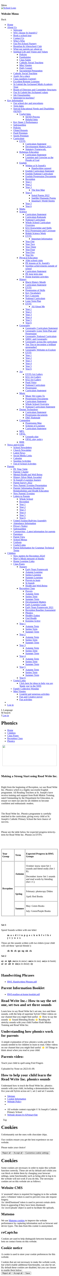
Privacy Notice (20, 526)
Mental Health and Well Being (27, 474)
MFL (21, 431)
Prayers (29, 591)
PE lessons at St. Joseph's (37, 263)
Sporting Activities (22, 461)
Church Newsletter (22, 450)
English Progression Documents (40, 176)
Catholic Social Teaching (31, 62)
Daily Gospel (25, 68)
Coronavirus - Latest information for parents (34, 531)
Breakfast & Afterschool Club (27, 46)
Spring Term (31, 596)
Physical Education (28, 257)
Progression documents (36, 415)
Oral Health (31, 618)
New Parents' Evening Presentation (30, 485)
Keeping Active (32, 621)
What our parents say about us (27, 49)
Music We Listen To (35, 396)
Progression (31, 388)
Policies (23, 54)
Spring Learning (33, 575)
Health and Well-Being (36, 585)
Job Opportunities (21, 95)
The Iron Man (38, 190)
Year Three (30, 247)
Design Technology (28, 409)
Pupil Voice (30, 382)
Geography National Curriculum (40, 336)
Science (23, 211)
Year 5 (28, 203)
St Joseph (29, 583)
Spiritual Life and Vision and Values (30, 51)
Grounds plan (31, 436)
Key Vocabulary (33, 293)
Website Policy (14, 1101)
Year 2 (28, 184)
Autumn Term (32, 594)
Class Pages (19, 564)
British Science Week (35, 233)
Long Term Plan (33, 301)
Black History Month (35, 282)
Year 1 (28, 182)
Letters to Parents (21, 496)
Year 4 (28, 192)
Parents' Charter (20, 472)
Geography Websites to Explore (40, 350)
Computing (24, 420)
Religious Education (29, 152)
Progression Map (33, 423)
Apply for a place (21, 76)
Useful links (25, 114)
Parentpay (18, 534)
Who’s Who (19, 41)
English (23, 163)
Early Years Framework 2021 (39, 607)
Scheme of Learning (35, 425)
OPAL (22, 434)
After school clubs (34, 260)
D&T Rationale (32, 417)
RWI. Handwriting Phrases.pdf (22, 981)
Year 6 (28, 206)
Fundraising (25, 57)
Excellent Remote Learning (26, 81)
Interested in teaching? (24, 98)
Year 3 (28, 187)
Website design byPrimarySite (22, 1115)
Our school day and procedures (28, 103)
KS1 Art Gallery (33, 377)
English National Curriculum (39, 173)
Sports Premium (21, 135)
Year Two (30, 244)
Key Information (15, 100)
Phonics (29, 612)
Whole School (26, 499)
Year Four (30, 249)
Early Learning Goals (35, 604)
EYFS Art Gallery (34, 374)
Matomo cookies (17, 1220)
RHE (21, 442)
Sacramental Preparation (31, 70)
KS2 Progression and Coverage (40, 230)
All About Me (38, 306)
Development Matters (35, 602)
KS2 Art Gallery (33, 379)
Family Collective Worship (26, 688)
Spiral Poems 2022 (40, 195)
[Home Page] (8, 8)
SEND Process (32, 116)
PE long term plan (34, 274)
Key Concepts (32, 295)
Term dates (18, 106)
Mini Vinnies (25, 65)
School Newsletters (22, 447)
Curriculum (18, 138)
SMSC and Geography (36, 339)
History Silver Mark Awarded (27, 477)
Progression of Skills (35, 290)
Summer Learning (34, 577)
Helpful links (31, 119)
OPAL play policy (34, 439)
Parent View (19, 537)
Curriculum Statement (35, 144)
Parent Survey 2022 (22, 482)
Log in (10, 705)
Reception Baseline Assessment (40, 610)
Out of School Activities (24, 463)
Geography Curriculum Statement (41, 328)
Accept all (18, 1153)
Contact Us (18, 38)
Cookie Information (16, 1099)
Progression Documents (36, 398)
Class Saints (25, 60)
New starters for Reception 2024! (29, 556)
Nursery (23, 566)
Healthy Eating (32, 615)
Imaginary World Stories (43, 201)
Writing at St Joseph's (35, 165)
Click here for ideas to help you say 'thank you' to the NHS (36, 684)
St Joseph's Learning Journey (27, 480)
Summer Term (32, 599)
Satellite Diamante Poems (43, 198)
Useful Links (19, 545)
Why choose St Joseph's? (25, 32)
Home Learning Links (23, 561)
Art (21, 371)
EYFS (22, 141)
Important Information (41, 238)
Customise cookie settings (37, 1153)
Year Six (29, 255)
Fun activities (25, 699)
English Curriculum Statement (39, 171)
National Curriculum (35, 219)
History (22, 279)
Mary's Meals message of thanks (28, 558)
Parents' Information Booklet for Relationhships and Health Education (31, 489)
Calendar (17, 458)
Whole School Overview (37, 404)
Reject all (6, 1153)
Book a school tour (22, 35)
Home (10, 24)
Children (11, 553)
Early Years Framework (36, 569)
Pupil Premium (20, 133)
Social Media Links (22, 455)
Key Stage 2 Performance (25, 122)
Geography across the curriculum (41, 341)
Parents (10, 466)
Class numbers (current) (24, 79)
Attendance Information (24, 523)
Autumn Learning (34, 572)
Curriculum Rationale (35, 217)
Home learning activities (37, 276)
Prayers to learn (32, 580)
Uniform (17, 542)
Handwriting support (41, 168)
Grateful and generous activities (34, 694)
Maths (22, 209)
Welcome (17, 30)
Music (22, 393)
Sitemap (11, 1096)
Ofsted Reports (20, 130)
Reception (30, 179)
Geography (24, 325)
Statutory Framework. (35, 149)
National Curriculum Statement (40, 407)
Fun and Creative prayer (31, 697)
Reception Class (27, 588)
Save (27, 1273)
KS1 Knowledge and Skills (38, 228)
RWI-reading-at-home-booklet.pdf (23, 994)
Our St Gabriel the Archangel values (30, 92)
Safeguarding (19, 125)
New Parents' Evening (24, 493)
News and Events (15, 444)
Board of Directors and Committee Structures (34, 89)
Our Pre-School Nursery (25, 43)
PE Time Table (20, 469)
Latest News (19, 453)
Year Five (30, 252)
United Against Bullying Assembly (30, 520)
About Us (12, 27)
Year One (29, 241)
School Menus (20, 539)
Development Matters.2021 (38, 146)
